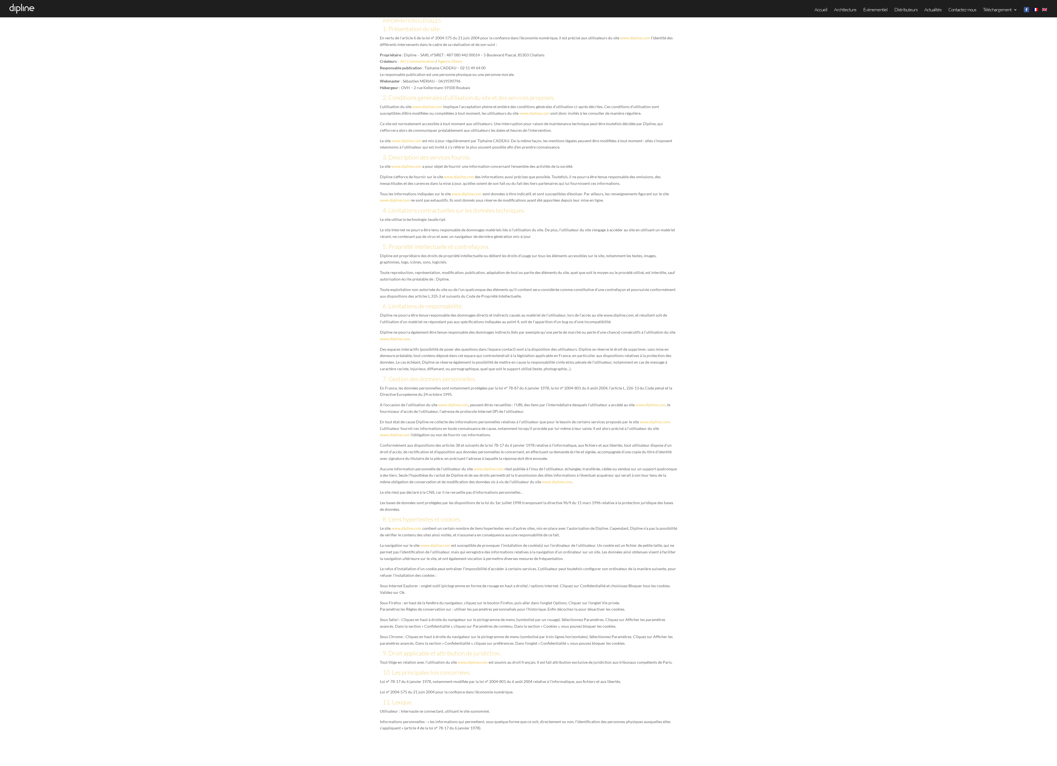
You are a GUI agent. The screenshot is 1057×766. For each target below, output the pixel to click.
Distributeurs (905, 10)
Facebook (1026, 9)
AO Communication (417, 61)
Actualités (932, 10)
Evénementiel (875, 10)
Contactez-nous (962, 10)
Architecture (845, 10)
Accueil (820, 10)
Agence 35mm (450, 61)
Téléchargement (997, 10)
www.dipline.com (635, 37)
